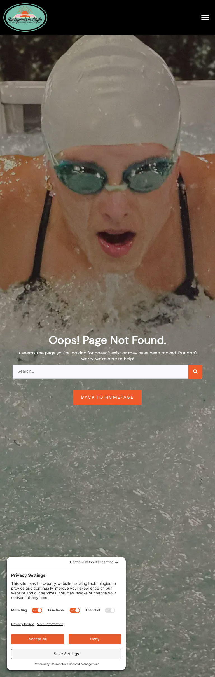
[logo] (25, 17)
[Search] (195, 372)
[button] (205, 17)
